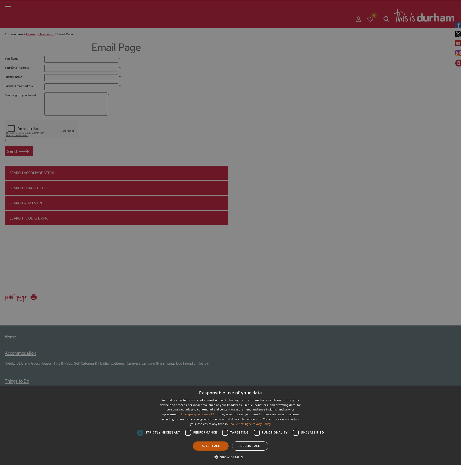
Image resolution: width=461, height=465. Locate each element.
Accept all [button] (211, 446)
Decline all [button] (250, 446)
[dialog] (230, 425)
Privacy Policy (261, 424)
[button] (230, 456)
